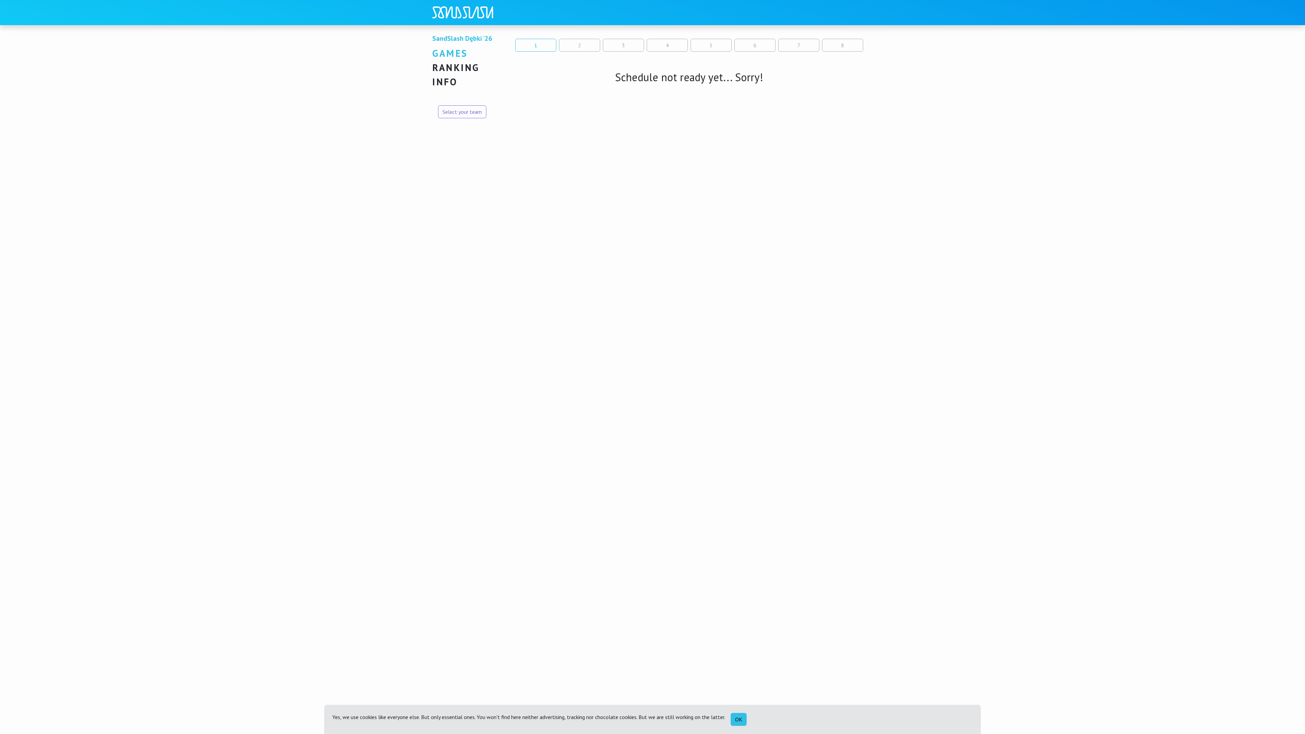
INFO (444, 81)
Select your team (462, 111)
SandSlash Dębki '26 (462, 38)
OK (738, 719)
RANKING (456, 67)
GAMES (450, 53)
